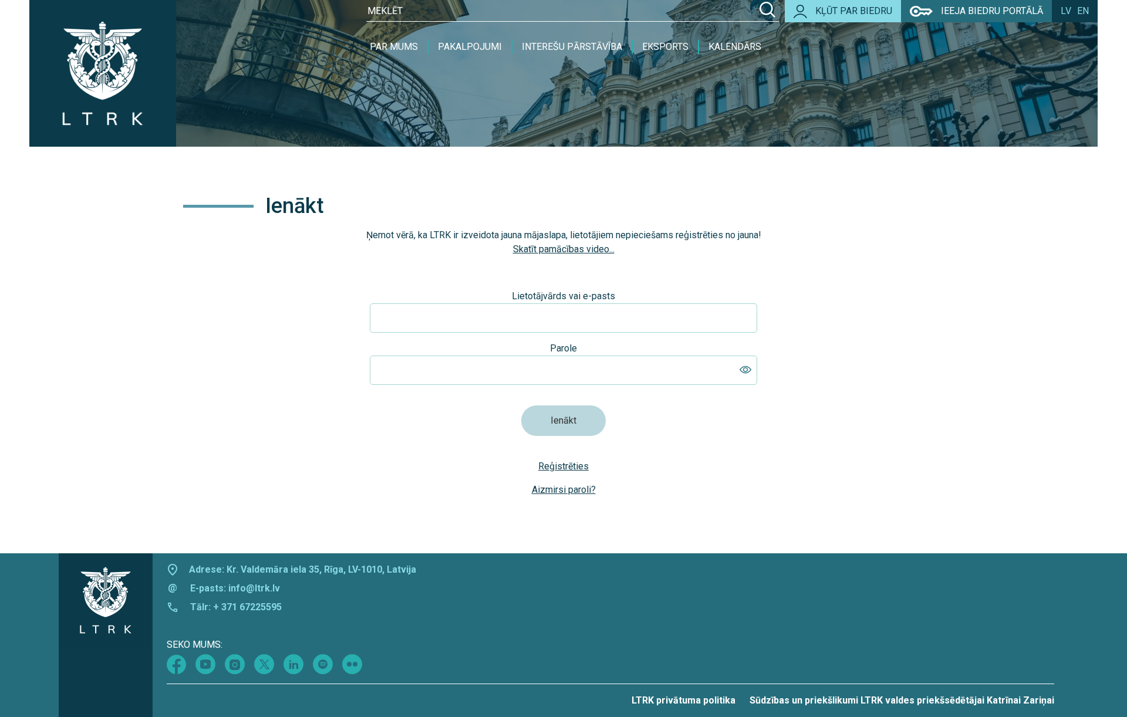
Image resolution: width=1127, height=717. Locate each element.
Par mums (394, 46)
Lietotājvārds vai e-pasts (563, 296)
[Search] (767, 11)
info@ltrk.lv (254, 588)
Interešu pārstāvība (572, 46)
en (1083, 10)
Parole (563, 348)
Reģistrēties (563, 466)
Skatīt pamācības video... (564, 249)
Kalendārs (734, 46)
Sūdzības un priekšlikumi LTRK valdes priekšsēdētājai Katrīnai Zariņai (902, 700)
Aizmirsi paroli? (564, 489)
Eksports (665, 46)
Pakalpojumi (470, 46)
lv (1066, 10)
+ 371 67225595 (247, 607)
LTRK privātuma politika (683, 700)
